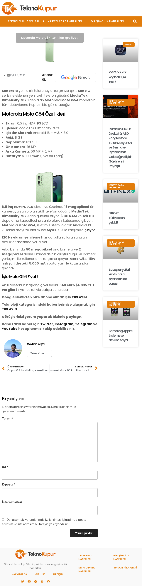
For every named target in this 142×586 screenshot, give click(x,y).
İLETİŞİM (58, 574)
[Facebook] (48, 581)
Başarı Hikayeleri (125, 567)
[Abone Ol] (75, 77)
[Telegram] (35, 581)
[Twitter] (22, 581)
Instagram (64, 324)
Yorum (7, 418)
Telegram (83, 324)
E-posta (8, 484)
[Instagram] (42, 581)
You (5, 328)
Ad (5, 467)
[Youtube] (29, 581)
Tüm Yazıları (39, 353)
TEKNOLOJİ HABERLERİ (23, 21)
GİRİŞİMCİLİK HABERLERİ (107, 21)
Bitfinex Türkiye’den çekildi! (117, 218)
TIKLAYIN (79, 297)
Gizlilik (40, 574)
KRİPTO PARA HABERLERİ (65, 21)
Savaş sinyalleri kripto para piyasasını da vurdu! (119, 276)
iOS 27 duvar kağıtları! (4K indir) (117, 77)
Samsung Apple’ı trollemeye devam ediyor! (120, 335)
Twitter (46, 324)
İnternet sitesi (12, 502)
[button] (135, 21)
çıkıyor (89, 230)
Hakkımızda (19, 574)
